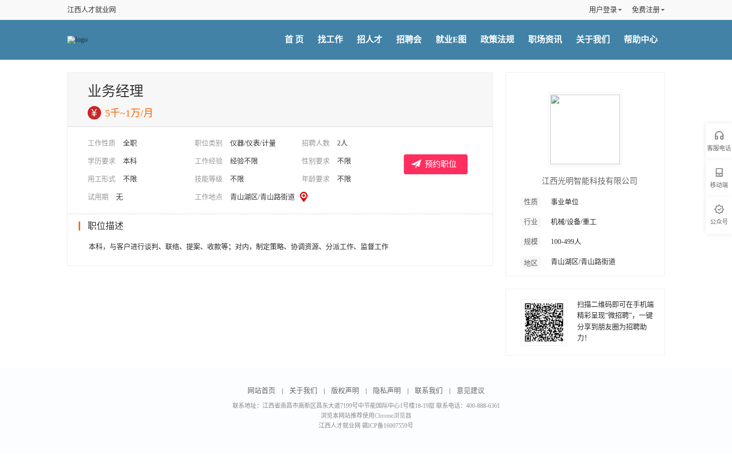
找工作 (330, 39)
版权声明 (345, 390)
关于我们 (593, 39)
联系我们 (429, 390)
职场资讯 (545, 39)
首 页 (294, 39)
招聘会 (409, 39)
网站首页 (261, 390)
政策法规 (497, 39)
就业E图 (451, 39)
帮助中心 (641, 39)
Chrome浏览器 (392, 415)
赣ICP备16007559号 (387, 425)
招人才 (369, 39)
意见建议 (471, 390)
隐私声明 (387, 390)
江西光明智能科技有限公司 (589, 181)
